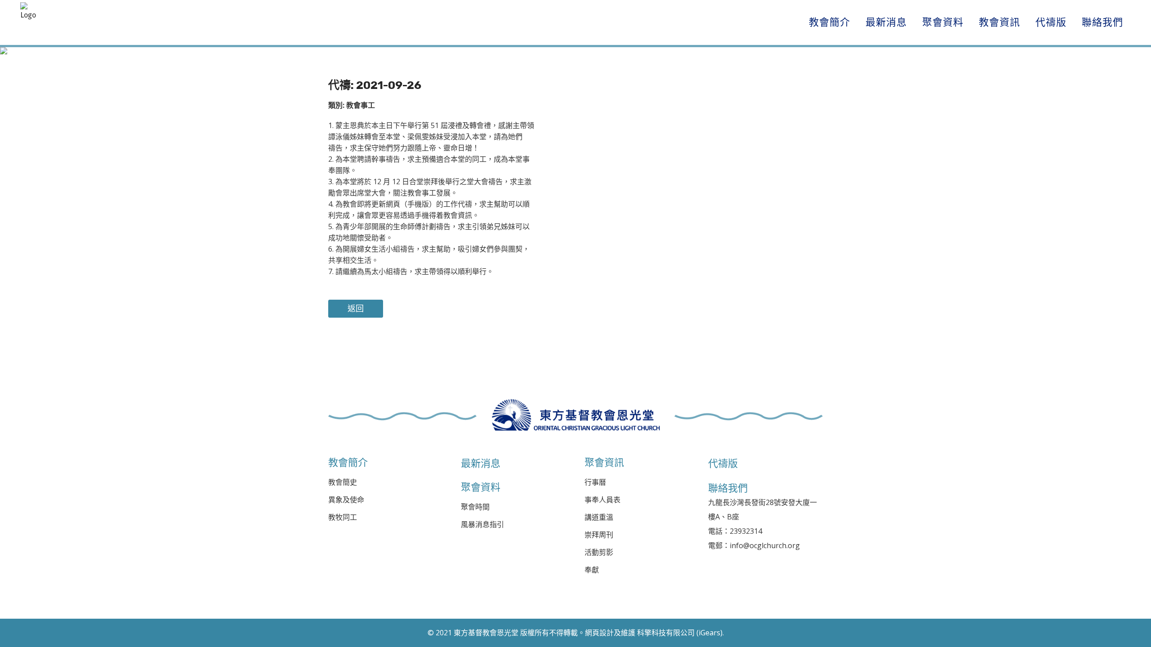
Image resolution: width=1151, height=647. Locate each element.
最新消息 (480, 463)
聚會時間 (475, 507)
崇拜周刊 (598, 535)
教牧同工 (342, 517)
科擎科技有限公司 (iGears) (680, 633)
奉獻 (591, 570)
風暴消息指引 (482, 524)
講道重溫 (598, 517)
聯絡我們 (728, 488)
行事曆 (595, 482)
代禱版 (723, 463)
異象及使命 (346, 500)
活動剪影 (598, 552)
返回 (356, 309)
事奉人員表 (602, 500)
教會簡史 (342, 482)
